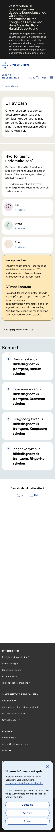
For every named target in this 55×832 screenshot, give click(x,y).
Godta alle (27, 804)
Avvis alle (27, 812)
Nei (36, 495)
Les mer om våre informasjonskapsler (24, 783)
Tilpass (27, 821)
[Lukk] (47, 766)
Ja (22, 495)
